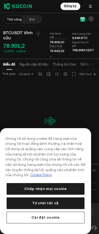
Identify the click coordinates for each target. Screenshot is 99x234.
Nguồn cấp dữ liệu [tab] (34, 64)
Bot (32, 19)
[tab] (87, 64)
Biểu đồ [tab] (9, 64)
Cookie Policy (41, 175)
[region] (45, 181)
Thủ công (14, 19)
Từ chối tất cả (45, 203)
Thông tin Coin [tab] (64, 64)
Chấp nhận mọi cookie (45, 189)
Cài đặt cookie (45, 217)
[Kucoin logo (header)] (18, 6)
